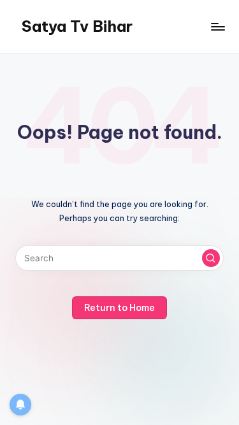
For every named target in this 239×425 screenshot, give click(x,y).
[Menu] (217, 26)
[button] (211, 258)
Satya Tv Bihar (77, 26)
